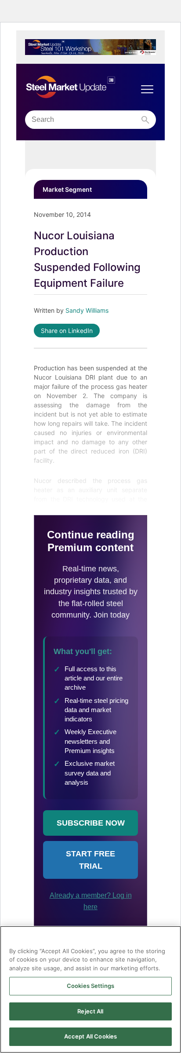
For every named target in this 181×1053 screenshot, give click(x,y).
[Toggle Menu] (147, 89)
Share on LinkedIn (67, 330)
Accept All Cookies (90, 1036)
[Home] (81, 87)
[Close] (170, 938)
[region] (90, 989)
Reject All (90, 1011)
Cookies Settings (90, 985)
